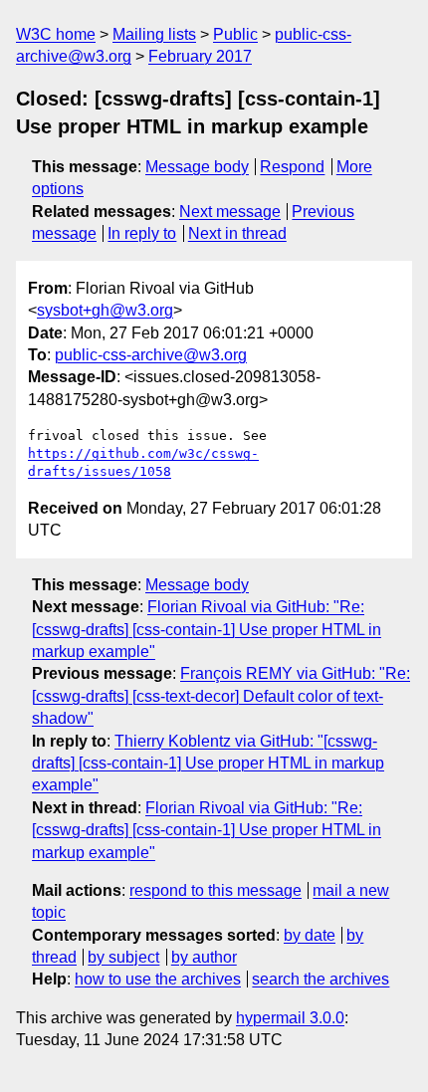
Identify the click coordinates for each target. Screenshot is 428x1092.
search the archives (320, 979)
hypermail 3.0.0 (290, 1017)
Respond (292, 166)
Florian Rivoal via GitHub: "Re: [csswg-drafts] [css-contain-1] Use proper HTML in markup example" (206, 629)
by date (309, 935)
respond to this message (215, 890)
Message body (197, 166)
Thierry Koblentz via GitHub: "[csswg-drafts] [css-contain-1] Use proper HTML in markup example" (208, 763)
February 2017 (200, 56)
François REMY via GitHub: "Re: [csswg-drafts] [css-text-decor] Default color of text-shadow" (221, 696)
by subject (123, 957)
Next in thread (237, 233)
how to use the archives (158, 979)
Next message (230, 211)
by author (204, 957)
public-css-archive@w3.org (151, 354)
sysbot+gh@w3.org (105, 310)
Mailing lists (154, 34)
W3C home (56, 34)
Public (235, 34)
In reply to (141, 233)
